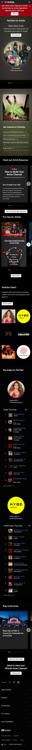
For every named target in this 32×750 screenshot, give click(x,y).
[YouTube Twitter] (10, 682)
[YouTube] (6, 730)
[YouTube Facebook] (18, 682)
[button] (29, 2)
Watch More (16, 275)
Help (5, 744)
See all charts (7, 486)
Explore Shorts (7, 148)
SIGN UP (14, 14)
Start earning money (9, 139)
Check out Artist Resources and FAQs (14, 136)
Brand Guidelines (6, 740)
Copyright (16, 735)
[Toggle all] (2, 2)
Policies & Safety (6, 735)
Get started (16, 35)
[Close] (30, 6)
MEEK (25, 117)
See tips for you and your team (16, 211)
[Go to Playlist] (26, 410)
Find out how (16, 673)
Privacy (15, 740)
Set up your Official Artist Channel (13, 132)
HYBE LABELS (14, 516)
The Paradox (16, 68)
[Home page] (9, 2)
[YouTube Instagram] (14, 682)
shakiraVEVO (13, 400)
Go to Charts (7, 303)
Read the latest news (16, 659)
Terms (22, 740)
